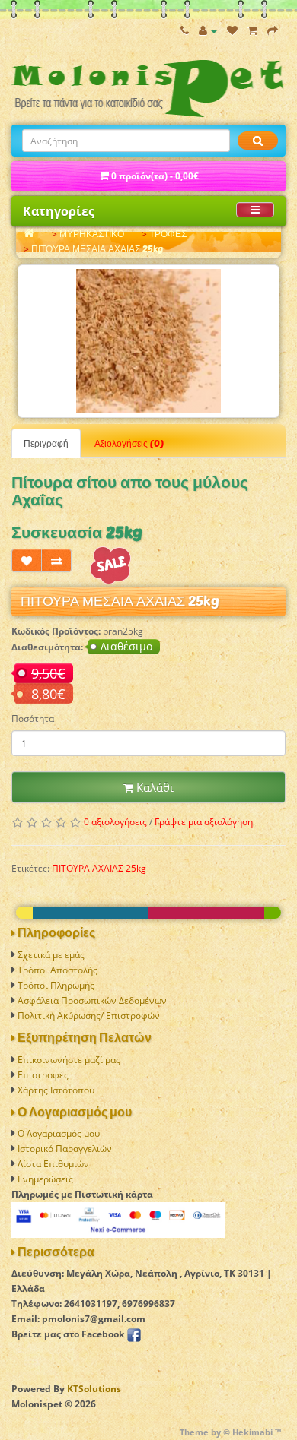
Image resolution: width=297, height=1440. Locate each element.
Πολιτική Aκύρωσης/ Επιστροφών (89, 1015)
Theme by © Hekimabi (226, 1432)
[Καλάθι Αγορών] (252, 30)
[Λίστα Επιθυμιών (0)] (232, 30)
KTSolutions (94, 1388)
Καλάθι (153, 787)
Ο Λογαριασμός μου (59, 1133)
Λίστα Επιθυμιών (53, 1163)
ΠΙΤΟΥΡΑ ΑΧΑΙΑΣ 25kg (99, 868)
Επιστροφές (43, 1074)
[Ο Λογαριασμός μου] (208, 30)
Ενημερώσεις (45, 1179)
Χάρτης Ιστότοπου (56, 1090)
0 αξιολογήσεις (115, 821)
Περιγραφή (46, 443)
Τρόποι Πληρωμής (56, 985)
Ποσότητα (32, 718)
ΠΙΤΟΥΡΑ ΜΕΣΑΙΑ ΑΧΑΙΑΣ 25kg (97, 249)
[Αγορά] (272, 30)
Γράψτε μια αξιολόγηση (204, 821)
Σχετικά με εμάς (51, 954)
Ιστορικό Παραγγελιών (65, 1148)
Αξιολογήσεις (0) (129, 443)
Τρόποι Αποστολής (57, 970)
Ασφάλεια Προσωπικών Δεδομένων (92, 1000)
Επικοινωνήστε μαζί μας (69, 1059)
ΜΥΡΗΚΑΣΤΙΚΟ (91, 233)
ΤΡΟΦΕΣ (168, 233)
